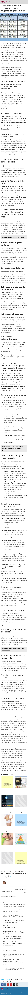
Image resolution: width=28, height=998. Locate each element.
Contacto (3, 992)
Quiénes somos (9, 993)
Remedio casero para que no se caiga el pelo (20, 891)
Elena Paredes (12, 882)
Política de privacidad (12, 992)
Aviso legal (20, 992)
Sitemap (3, 993)
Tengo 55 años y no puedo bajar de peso (7, 890)
